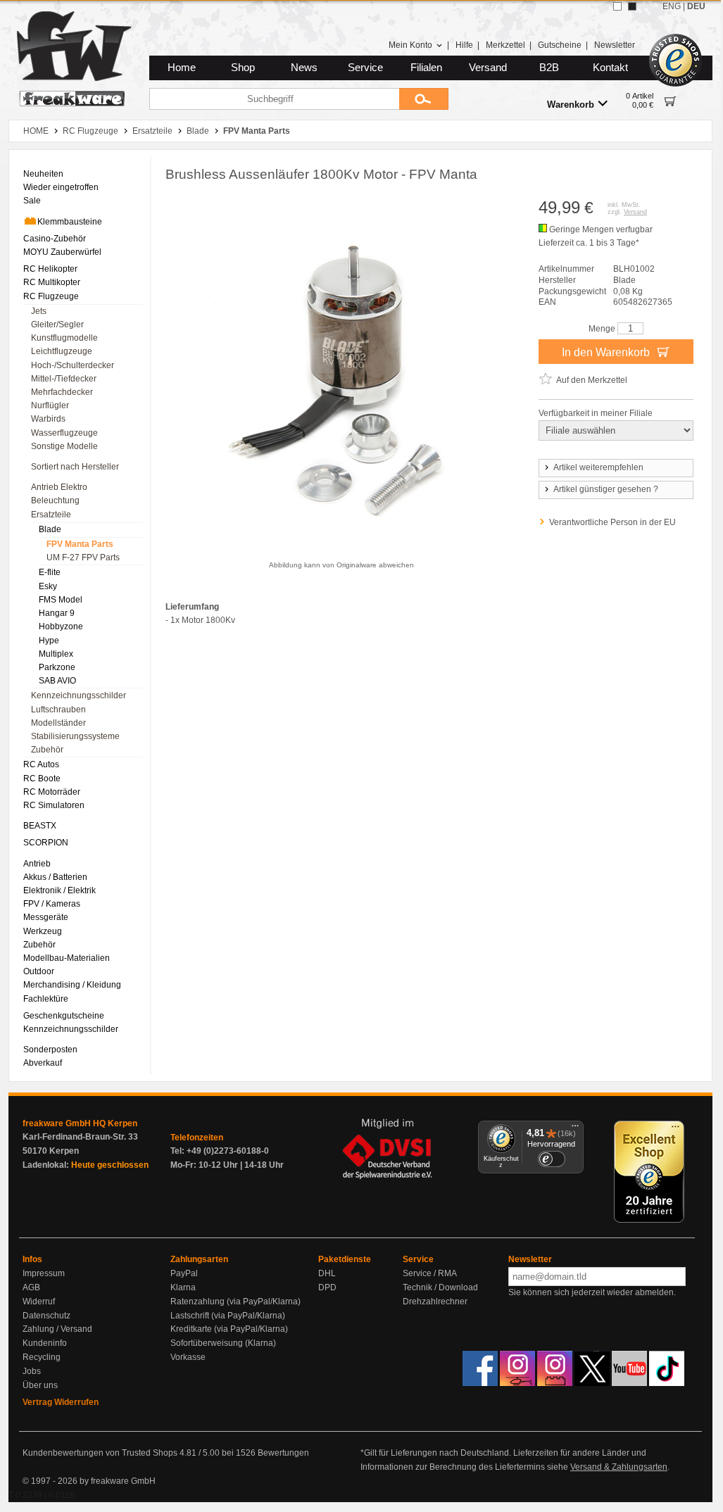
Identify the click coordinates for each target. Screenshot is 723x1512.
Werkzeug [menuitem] (42, 931)
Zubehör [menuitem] (47, 750)
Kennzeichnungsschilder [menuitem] (78, 695)
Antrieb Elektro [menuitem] (59, 487)
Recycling (42, 1357)
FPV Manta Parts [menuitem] (79, 544)
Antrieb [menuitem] (37, 864)
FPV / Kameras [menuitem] (51, 904)
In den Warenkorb (607, 352)
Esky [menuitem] (48, 586)
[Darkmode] (632, 6)
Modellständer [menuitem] (58, 723)
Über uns (40, 1385)
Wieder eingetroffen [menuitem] (61, 187)
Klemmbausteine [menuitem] (69, 222)
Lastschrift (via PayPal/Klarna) (227, 1316)
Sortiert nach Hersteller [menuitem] (75, 467)
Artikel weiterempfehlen (598, 467)
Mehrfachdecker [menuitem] (62, 392)
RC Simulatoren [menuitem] (53, 805)
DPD (327, 1287)
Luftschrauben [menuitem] (58, 709)
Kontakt (610, 67)
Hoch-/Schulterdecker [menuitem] (72, 365)
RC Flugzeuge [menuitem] (51, 296)
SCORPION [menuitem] (45, 843)
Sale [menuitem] (32, 201)
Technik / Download (440, 1287)
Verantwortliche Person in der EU (612, 522)
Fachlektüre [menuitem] (45, 999)
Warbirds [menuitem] (48, 419)
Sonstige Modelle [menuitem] (64, 446)
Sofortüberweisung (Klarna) (223, 1343)
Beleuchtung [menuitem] (55, 500)
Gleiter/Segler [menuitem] (57, 324)
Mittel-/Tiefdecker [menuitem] (63, 379)
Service (365, 67)
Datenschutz (46, 1316)
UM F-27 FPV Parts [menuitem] (83, 557)
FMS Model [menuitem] (60, 600)
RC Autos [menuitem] (41, 764)
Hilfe (464, 45)
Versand (488, 67)
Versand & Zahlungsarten (618, 1467)
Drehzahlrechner (435, 1301)
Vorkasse (188, 1357)
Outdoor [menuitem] (38, 971)
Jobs (32, 1371)
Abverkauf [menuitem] (42, 1063)
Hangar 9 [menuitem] (57, 613)
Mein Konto (410, 45)
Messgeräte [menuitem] (45, 917)
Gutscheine (559, 45)
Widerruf (39, 1301)
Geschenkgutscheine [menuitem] (63, 1016)
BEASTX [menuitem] (39, 826)
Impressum (44, 1273)
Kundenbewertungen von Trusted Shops (100, 1453)
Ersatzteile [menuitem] (51, 514)
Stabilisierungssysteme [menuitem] (75, 736)
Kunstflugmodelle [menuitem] (64, 338)
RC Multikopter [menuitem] (51, 282)
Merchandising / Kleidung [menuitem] (72, 985)
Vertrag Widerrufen (61, 1402)
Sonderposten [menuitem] (50, 1049)
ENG (671, 6)
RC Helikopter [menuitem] (50, 269)
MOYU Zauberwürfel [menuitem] (62, 252)
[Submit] (423, 99)
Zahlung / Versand (57, 1329)
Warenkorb (570, 104)
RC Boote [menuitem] (42, 778)
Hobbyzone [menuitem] (61, 626)
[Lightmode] (617, 6)
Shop (243, 67)
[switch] (551, 1159)
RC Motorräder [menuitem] (51, 792)
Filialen (426, 67)
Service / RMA (430, 1273)
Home (182, 67)
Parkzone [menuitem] (57, 667)
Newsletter (614, 45)
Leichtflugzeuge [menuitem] (61, 351)
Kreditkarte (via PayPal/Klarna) (229, 1329)
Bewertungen (283, 1453)
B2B (549, 67)
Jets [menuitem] (38, 311)
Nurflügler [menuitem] (50, 405)
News (304, 67)
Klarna (183, 1287)
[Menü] (575, 1129)
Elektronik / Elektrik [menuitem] (59, 890)
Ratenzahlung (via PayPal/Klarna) (235, 1301)
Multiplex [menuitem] (56, 654)
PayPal (184, 1273)
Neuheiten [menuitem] (43, 174)
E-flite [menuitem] (50, 572)
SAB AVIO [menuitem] (57, 681)
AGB (31, 1287)
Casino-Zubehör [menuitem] (54, 239)
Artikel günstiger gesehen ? (605, 489)
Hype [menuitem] (49, 640)
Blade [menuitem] (50, 529)
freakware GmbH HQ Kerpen (80, 1123)
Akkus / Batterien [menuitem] (55, 877)
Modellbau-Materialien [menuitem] (66, 958)
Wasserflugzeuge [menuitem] (64, 433)
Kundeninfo (45, 1343)
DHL (327, 1273)
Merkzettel (505, 45)
